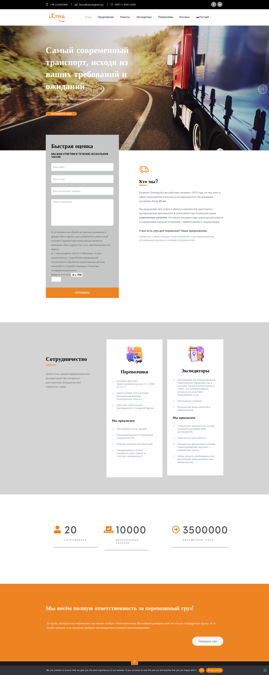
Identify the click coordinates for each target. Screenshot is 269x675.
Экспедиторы (144, 16)
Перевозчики (165, 16)
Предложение (106, 16)
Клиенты (125, 16)
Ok (201, 670)
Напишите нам (61, 113)
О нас (88, 16)
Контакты (184, 16)
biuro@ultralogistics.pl (90, 4)
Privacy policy (214, 670)
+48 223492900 (58, 4)
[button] (262, 89)
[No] (265, 670)
